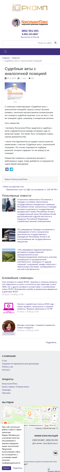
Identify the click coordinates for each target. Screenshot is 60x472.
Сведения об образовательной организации (20, 364)
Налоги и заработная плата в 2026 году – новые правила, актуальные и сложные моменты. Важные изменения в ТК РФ (36, 306)
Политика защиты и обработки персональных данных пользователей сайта (30, 461)
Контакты (6, 370)
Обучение (6, 393)
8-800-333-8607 (30, 34)
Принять (6, 468)
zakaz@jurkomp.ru (50, 443)
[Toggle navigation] (5, 51)
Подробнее (17, 468)
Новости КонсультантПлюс (16, 179)
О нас (4, 361)
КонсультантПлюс (9, 384)
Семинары (6, 390)
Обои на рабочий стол (13, 186)
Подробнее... (52, 342)
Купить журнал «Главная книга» (15, 387)
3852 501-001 (30, 30)
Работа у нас (7, 367)
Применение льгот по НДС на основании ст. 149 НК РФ (31, 189)
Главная (6, 58)
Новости (16, 58)
